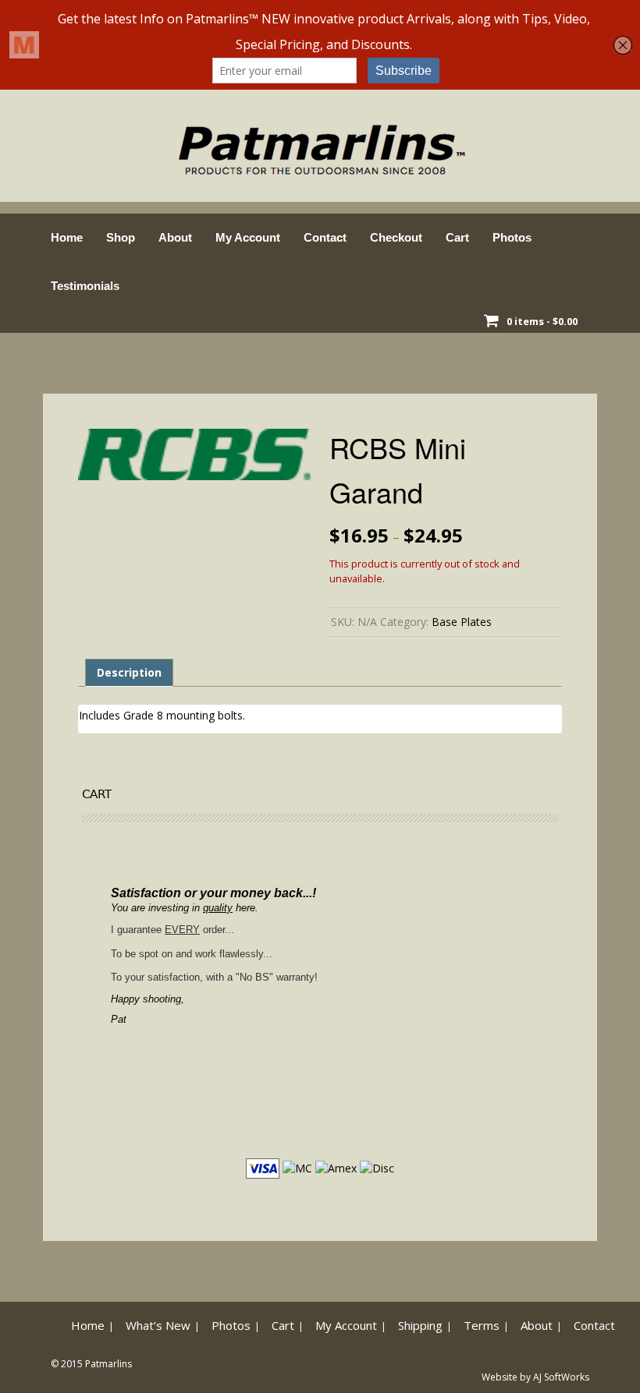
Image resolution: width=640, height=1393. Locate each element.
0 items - (542, 321)
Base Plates (462, 621)
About (175, 237)
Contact (325, 237)
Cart (457, 237)
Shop (120, 237)
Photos (512, 237)
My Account (247, 237)
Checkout (396, 237)
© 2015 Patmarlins (91, 1363)
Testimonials (85, 285)
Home (67, 237)
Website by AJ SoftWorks (535, 1377)
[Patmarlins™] (320, 145)
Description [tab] (129, 672)
